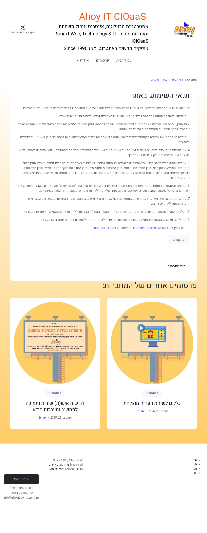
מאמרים (151, 392)
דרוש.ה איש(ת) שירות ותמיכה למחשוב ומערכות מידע (55, 406)
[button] (82, 60)
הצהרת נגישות (74, 469)
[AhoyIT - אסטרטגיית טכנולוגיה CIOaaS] (176, 29)
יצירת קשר (21, 479)
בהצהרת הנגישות (105, 228)
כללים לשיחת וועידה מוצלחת (152, 403)
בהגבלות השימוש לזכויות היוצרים (151, 228)
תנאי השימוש (56, 469)
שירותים (65, 465)
